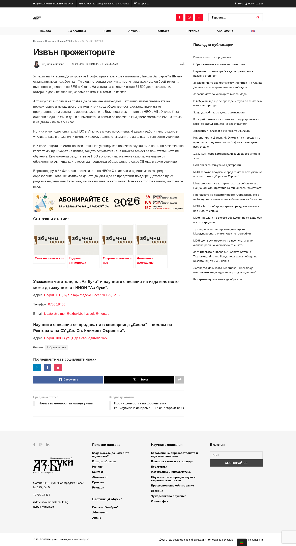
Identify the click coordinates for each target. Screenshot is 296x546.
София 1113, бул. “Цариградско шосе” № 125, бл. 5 (81, 295)
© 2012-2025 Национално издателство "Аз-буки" (61, 539)
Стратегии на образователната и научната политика (174, 454)
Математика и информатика (171, 471)
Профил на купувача (250, 539)
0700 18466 (56, 304)
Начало (45, 31)
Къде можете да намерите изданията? (110, 454)
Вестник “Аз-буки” (105, 507)
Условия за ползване (220, 539)
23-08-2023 (77, 63)
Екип (107, 31)
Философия (159, 501)
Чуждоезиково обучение (168, 496)
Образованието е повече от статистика (219, 64)
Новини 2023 (64, 41)
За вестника (77, 31)
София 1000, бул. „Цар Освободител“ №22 (76, 338)
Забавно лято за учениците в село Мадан (220, 94)
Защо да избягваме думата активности (219, 112)
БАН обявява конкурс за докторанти (217, 165)
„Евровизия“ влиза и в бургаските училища (221, 130)
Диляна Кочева (55, 63)
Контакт (163, 31)
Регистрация (255, 3)
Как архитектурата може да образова (217, 279)
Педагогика (159, 466)
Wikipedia (143, 3)
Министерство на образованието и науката (104, 3)
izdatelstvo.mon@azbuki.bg (64, 313)
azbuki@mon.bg (97, 313)
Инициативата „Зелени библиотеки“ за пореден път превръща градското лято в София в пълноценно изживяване (227, 142)
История (157, 490)
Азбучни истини (56, 347)
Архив (133, 31)
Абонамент (225, 31)
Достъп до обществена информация (181, 539)
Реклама (192, 31)
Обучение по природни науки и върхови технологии (173, 478)
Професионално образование (172, 485)
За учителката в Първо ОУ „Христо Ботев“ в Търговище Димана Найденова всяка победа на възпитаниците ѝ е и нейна (225, 256)
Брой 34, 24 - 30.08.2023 (89, 41)
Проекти (98, 482)
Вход (240, 3)
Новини (49, 41)
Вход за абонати (104, 461)
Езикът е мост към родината (212, 57)
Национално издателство (53, 3)
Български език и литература (172, 461)
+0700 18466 (41, 494)
